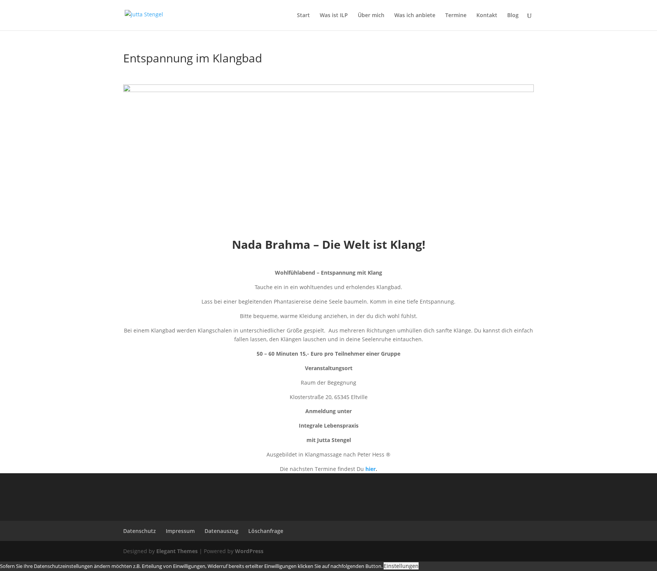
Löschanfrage (265, 530)
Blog (513, 16)
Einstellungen (401, 565)
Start (303, 16)
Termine (456, 16)
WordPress (249, 551)
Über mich (371, 16)
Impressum (180, 530)
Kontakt (486, 16)
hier (370, 468)
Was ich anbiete (414, 16)
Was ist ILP (334, 16)
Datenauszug (221, 530)
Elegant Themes (177, 551)
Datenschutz (139, 530)
